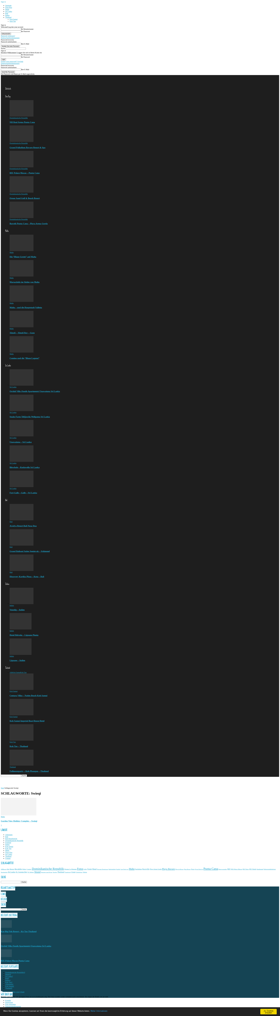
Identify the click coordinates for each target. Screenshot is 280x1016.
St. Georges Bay (21, 872)
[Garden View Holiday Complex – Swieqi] (18, 815)
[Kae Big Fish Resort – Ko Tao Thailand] (6, 927)
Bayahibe (18, 869)
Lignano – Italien (17, 660)
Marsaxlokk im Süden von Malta (24, 282)
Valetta (85, 872)
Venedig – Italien (17, 610)
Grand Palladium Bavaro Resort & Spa (27, 147)
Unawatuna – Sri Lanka (21, 442)
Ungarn (7, 858)
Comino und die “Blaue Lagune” (24, 358)
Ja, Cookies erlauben (268, 1011)
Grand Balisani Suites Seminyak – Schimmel (30, 551)
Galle (85, 869)
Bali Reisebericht (11, 839)
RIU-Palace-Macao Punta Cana (15, 961)
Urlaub (73, 872)
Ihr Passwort (25, 31)
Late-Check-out (124, 869)
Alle (11, 672)
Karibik (118, 869)
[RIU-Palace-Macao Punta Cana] (6, 956)
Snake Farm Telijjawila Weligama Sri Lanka (30, 417)
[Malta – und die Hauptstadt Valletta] (21, 301)
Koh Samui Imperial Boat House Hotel (27, 721)
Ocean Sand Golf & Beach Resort (25, 198)
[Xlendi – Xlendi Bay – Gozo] (21, 327)
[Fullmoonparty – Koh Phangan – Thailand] (21, 765)
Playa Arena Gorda (156, 869)
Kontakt (8, 1000)
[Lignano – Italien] (21, 654)
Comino (29, 869)
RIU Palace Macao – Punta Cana (25, 173)
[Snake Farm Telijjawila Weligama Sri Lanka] (21, 410)
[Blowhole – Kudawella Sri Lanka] (21, 461)
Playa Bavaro (168, 869)
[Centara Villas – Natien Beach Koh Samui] (21, 689)
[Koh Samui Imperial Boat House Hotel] (21, 715)
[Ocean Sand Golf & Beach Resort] (21, 192)
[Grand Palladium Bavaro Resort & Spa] (21, 141)
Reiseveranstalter (223, 869)
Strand (37, 871)
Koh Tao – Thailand (19, 746)
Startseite (8, 5)
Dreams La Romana (70, 869)
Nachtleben (138, 869)
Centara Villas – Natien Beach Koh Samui (28, 695)
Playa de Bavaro (179, 869)
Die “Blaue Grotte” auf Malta (23, 257)
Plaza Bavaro (187, 869)
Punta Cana (210, 868)
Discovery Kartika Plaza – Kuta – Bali (27, 576)
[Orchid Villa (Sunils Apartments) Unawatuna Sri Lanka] (21, 385)
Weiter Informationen (98, 1010)
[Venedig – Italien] (21, 603)
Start (2, 788)
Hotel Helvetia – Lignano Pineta (24, 635)
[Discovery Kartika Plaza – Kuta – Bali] (21, 570)
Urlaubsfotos (79, 872)
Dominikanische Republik (19, 118)
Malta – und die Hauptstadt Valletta (26, 307)
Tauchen (55, 872)
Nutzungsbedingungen (13, 1006)
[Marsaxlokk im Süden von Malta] (21, 276)
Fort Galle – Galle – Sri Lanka (23, 493)
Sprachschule (4, 872)
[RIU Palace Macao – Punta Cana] (21, 167)
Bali (6, 13)
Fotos (80, 868)
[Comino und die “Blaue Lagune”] (21, 352)
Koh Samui (14, 19)
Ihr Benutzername (27, 29)
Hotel (94, 869)
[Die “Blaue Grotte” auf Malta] (21, 250)
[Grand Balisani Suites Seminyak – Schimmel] (21, 545)
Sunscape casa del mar (46, 872)
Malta (7, 9)
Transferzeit (68, 872)
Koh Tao (13, 21)
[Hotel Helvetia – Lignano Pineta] (21, 629)
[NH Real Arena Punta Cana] (21, 116)
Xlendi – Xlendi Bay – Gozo (22, 333)
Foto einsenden (10, 1004)
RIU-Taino (246, 869)
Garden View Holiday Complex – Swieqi (19, 821)
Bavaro (12, 869)
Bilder (24, 869)
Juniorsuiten (112, 869)
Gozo (89, 869)
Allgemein (8, 835)
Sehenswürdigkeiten (270, 869)
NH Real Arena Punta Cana (22, 122)
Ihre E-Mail (25, 44)
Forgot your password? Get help (12, 61)
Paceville (145, 869)
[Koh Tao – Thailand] (21, 740)
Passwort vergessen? (8, 36)
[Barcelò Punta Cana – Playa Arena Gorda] (21, 217)
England (8, 843)
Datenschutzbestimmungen (10, 38)
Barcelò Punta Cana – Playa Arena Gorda (29, 223)
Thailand (8, 17)
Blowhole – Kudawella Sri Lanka (25, 467)
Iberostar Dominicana (102, 869)
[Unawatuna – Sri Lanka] (21, 436)
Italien (7, 15)
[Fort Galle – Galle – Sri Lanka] (21, 486)
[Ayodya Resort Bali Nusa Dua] (21, 520)
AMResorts (3, 869)
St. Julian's (31, 872)
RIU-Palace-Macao (236, 869)
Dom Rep (8, 7)
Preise (193, 869)
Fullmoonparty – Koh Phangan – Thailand (29, 771)
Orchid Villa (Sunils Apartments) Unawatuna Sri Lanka (35, 391)
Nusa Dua (8, 852)
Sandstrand (260, 869)
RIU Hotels (252, 869)
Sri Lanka (8, 11)
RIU (229, 869)
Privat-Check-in (199, 869)
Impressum (9, 1002)
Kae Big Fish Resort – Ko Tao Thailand (19, 931)
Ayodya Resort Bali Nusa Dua (23, 526)
